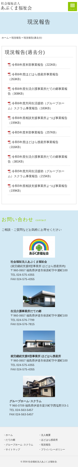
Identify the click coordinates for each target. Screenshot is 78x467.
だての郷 (10, 439)
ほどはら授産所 (49, 439)
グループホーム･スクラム (19, 444)
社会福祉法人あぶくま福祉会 (42, 461)
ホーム (5, 37)
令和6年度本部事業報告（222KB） (35, 64)
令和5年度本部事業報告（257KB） (35, 132)
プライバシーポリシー (53, 449)
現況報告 (16, 37)
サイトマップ (13, 449)
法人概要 (46, 435)
